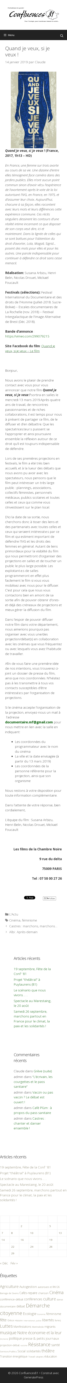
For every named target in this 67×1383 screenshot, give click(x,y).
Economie (41, 1314)
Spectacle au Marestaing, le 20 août (26, 1184)
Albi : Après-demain (23, 932)
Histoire (19, 1320)
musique (8, 1332)
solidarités (33, 1351)
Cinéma (14, 920)
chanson (43, 1293)
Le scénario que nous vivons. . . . (23, 1178)
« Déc (4, 1263)
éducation (50, 1356)
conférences (33, 1299)
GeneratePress (33, 1377)
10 (31, 1233)
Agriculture (9, 1286)
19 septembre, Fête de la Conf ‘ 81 (25, 1167)
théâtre (48, 1351)
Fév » (14, 1263)
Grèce (10, 1320)
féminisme (29, 920)
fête (3, 1320)
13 (60, 1233)
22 (12, 1246)
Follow (52, 898)
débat (20, 1306)
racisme (23, 1345)
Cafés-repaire (28, 1293)
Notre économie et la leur (39, 1332)
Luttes (6, 1326)
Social (22, 1351)
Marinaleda (38, 1326)
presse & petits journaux (41, 1338)
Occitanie (4, 1339)
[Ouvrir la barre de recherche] (61, 36)
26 (50, 1246)
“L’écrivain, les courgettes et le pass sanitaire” (33, 1082)
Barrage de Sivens (9, 1293)
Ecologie (29, 1313)
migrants (49, 1326)
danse (60, 1299)
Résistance (39, 1344)
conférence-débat (11, 1299)
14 (3, 1239)
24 (31, 1246)
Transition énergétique (13, 1356)
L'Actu (13, 914)
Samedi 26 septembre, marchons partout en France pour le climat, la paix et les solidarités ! (33, 1195)
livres (58, 1320)
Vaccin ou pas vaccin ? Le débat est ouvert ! (33, 1097)
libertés (48, 1320)
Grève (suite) (43, 1071)
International (29, 1320)
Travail (31, 1356)
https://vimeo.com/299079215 (27, 336)
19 (50, 1239)
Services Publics (8, 1351)
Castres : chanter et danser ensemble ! (29, 1123)
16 (22, 1239)
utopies (39, 1356)
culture (49, 1299)
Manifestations (22, 1327)
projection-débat (10, 1345)
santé (55, 1345)
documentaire (8, 1306)
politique (15, 1338)
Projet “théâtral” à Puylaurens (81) (25, 1173)
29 (12, 1253)
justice (38, 1320)
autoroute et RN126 (49, 1287)
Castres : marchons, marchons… (33, 926)
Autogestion (28, 1286)
